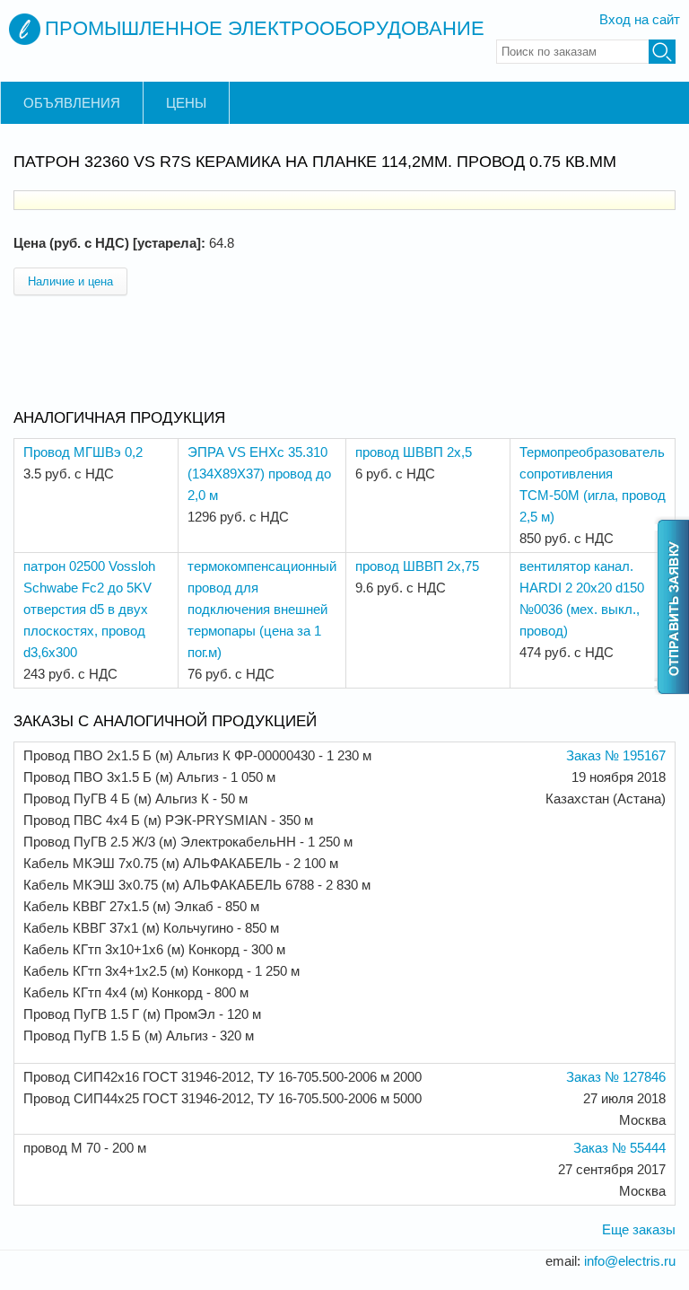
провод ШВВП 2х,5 (413, 452)
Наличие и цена (70, 281)
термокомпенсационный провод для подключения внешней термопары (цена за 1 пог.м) (262, 609)
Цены (186, 102)
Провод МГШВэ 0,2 (83, 452)
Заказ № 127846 (616, 1076)
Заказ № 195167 (616, 755)
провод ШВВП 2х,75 (417, 566)
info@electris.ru (630, 1260)
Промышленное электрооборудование (264, 28)
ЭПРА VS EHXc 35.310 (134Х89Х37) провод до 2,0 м (259, 473)
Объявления (71, 102)
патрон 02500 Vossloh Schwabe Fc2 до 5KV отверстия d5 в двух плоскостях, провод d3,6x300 (89, 609)
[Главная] (24, 29)
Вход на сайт (639, 19)
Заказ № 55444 (619, 1147)
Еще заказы (639, 1229)
